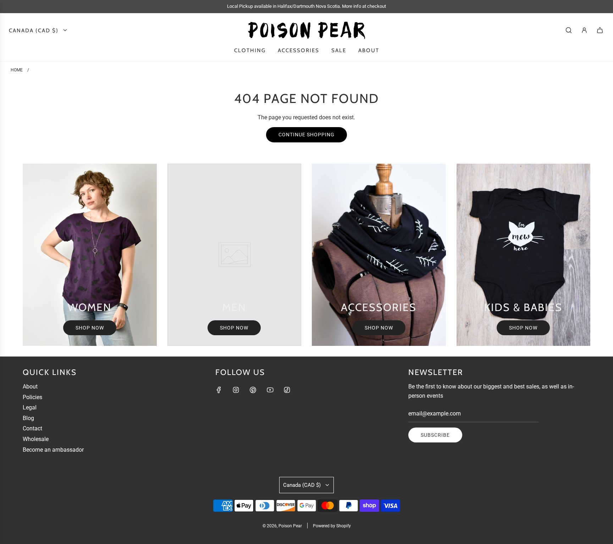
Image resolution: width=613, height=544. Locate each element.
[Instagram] (236, 390)
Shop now (90, 328)
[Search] (568, 30)
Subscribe (435, 435)
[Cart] (600, 30)
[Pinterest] (253, 390)
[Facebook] (219, 390)
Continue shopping (306, 134)
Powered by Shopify (332, 525)
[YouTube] (270, 390)
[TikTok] (287, 390)
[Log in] (584, 30)
